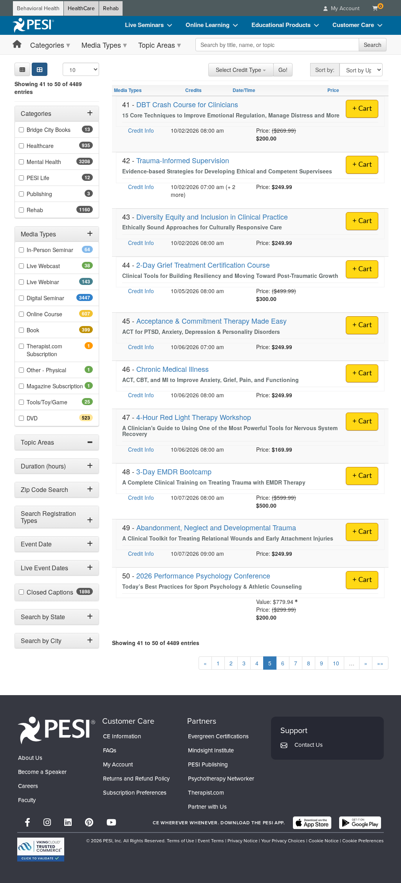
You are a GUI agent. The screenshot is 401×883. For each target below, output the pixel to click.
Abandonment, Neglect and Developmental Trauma (216, 527)
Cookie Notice (324, 840)
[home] (33, 25)
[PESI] (56, 730)
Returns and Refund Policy (136, 778)
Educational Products (281, 24)
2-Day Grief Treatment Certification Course (203, 264)
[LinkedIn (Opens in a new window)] (68, 822)
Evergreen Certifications (218, 736)
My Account (118, 764)
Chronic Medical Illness (172, 369)
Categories (47, 45)
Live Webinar (57, 282)
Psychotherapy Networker (221, 778)
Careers (28, 786)
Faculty (27, 800)
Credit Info (141, 130)
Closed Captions (60, 592)
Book (47, 330)
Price (333, 90)
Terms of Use (180, 840)
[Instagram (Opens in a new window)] (47, 822)
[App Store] (312, 822)
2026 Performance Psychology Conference (203, 575)
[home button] (17, 44)
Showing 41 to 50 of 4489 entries (48, 88)
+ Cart (362, 108)
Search (372, 45)
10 (336, 663)
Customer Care (353, 24)
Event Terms (211, 840)
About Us (30, 757)
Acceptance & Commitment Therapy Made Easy (211, 320)
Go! (282, 70)
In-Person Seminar (60, 250)
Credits (193, 90)
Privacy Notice (243, 840)
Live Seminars (144, 24)
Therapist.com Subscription (53, 350)
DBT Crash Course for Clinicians (187, 104)
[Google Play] (360, 822)
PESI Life (50, 178)
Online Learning (207, 24)
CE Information (122, 736)
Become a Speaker (42, 772)
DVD (46, 418)
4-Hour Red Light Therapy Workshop (193, 417)
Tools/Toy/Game (59, 402)
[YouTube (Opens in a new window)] (111, 822)
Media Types (101, 45)
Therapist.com (206, 792)
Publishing (50, 194)
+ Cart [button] (362, 164)
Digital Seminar (60, 298)
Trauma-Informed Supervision (182, 160)
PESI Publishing (208, 764)
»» (380, 663)
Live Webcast (56, 266)
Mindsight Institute (211, 750)
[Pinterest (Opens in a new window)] (89, 822)
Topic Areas (156, 45)
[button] (22, 69)
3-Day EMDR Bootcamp (173, 471)
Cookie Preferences (363, 840)
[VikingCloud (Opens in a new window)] (40, 849)
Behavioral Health (38, 8)
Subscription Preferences (134, 792)
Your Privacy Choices (283, 840)
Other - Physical (57, 370)
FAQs (109, 750)
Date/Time (244, 90)
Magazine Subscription (60, 386)
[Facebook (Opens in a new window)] (27, 822)
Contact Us (308, 745)
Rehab (111, 8)
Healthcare (54, 146)
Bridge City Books (60, 129)
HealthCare (81, 8)
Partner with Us (207, 806)
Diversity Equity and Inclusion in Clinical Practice (212, 216)
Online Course (58, 314)
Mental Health (59, 162)
